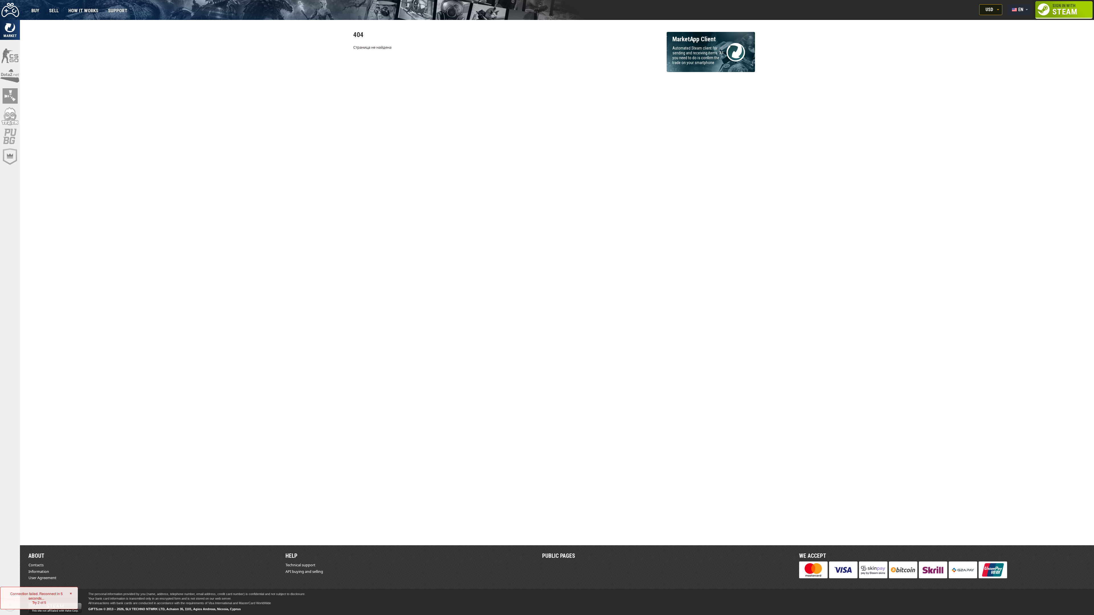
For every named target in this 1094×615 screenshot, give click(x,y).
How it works (83, 11)
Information (38, 571)
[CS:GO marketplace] (10, 55)
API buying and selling (304, 571)
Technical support (300, 564)
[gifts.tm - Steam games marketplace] (10, 30)
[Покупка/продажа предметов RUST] (10, 96)
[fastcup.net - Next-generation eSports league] (10, 157)
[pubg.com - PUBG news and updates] (10, 136)
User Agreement (42, 577)
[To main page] (10, 10)
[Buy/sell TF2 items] (10, 116)
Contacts (36, 564)
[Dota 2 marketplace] (10, 76)
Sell (54, 11)
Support (117, 11)
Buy (35, 11)
